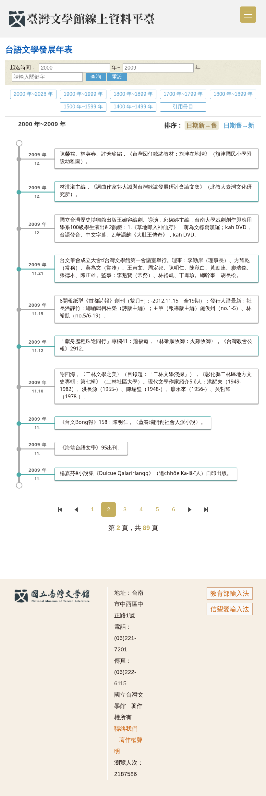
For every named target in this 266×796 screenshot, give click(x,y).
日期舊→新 (239, 125)
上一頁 (76, 509)
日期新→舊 (201, 125)
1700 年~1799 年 (183, 94)
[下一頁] (190, 509)
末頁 (206, 509)
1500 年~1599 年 (83, 106)
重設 (117, 77)
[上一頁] (77, 509)
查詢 (96, 77)
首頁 (60, 509)
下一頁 (189, 509)
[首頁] (60, 509)
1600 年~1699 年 (233, 94)
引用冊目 (183, 106)
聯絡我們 (126, 728)
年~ (116, 67)
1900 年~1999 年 (83, 94)
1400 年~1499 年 (133, 106)
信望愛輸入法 (229, 609)
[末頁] (206, 509)
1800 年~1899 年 (133, 94)
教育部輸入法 (229, 593)
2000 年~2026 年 (33, 94)
